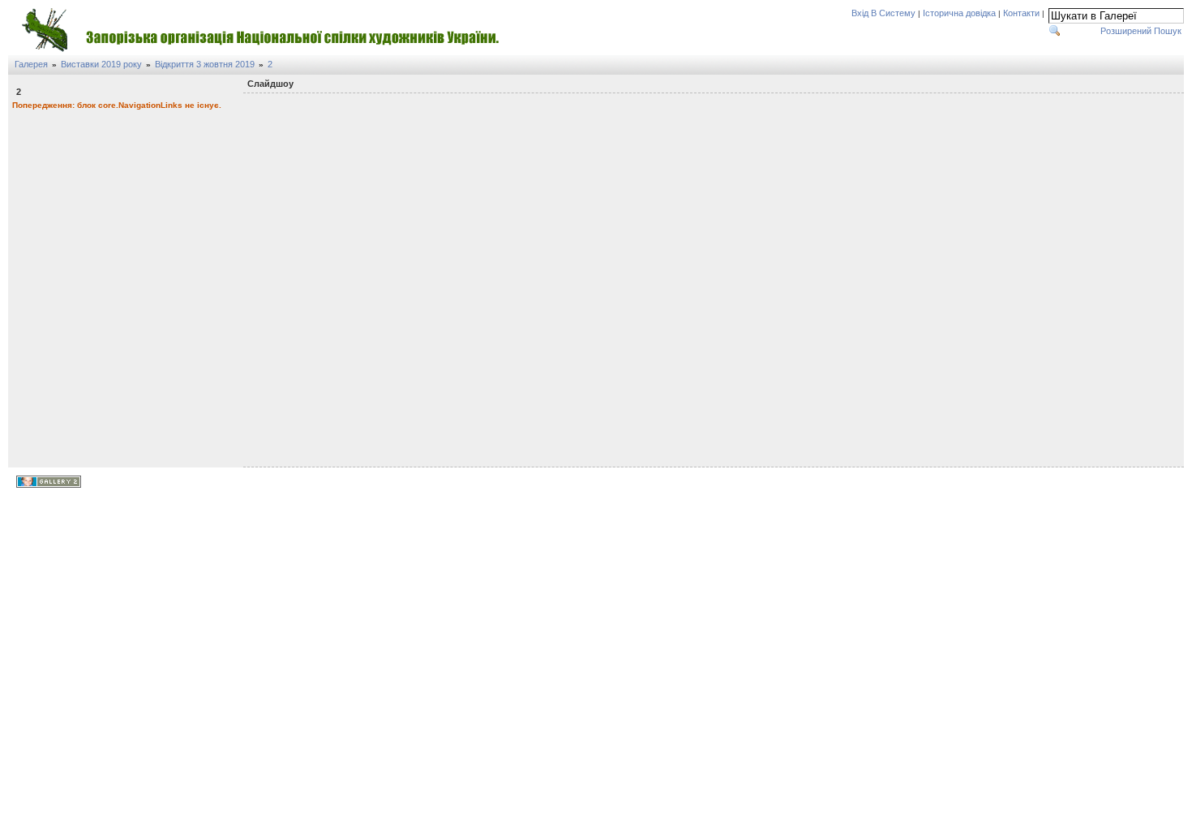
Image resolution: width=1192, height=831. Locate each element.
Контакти (1021, 13)
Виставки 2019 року (101, 64)
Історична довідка (959, 13)
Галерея (31, 64)
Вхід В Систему (883, 13)
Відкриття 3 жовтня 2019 (205, 64)
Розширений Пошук (1140, 31)
